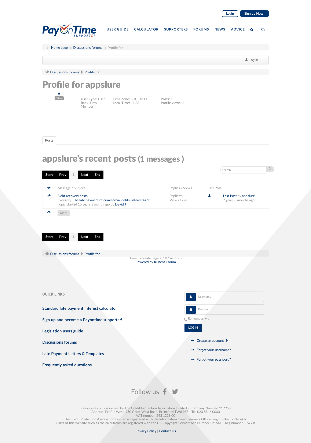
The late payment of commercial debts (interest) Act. (111, 200)
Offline (59, 98)
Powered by (144, 262)
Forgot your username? (213, 350)
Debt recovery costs (73, 196)
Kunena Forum (165, 262)
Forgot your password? (213, 359)
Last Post (230, 196)
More (63, 213)
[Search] (252, 29)
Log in (193, 327)
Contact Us (167, 431)
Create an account (210, 340)
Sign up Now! (254, 13)
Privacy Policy (145, 431)
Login (230, 13)
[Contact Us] (263, 29)
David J (120, 204)
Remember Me (198, 318)
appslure (248, 196)
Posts (49, 140)
